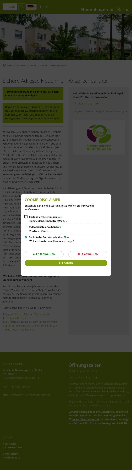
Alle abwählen (88, 254)
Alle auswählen (44, 254)
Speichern (66, 262)
